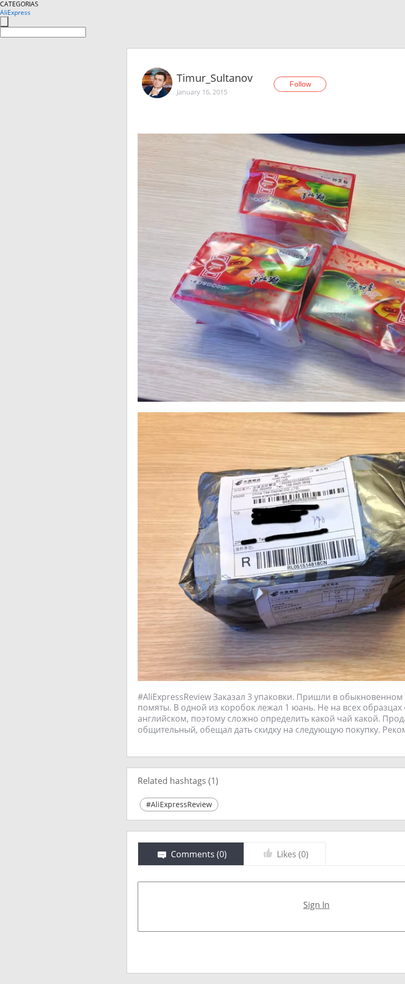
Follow (300, 84)
